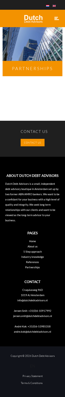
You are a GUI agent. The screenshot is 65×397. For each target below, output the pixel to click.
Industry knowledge (32, 256)
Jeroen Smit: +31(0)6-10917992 (32, 310)
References (32, 262)
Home (32, 241)
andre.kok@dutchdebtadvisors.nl (32, 331)
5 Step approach (32, 251)
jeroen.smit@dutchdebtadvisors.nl (32, 315)
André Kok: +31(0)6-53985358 (33, 326)
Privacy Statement (33, 376)
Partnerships (32, 267)
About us (33, 246)
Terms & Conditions (31, 383)
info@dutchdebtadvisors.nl (32, 300)
